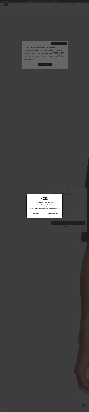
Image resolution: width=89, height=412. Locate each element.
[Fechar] (60, 196)
